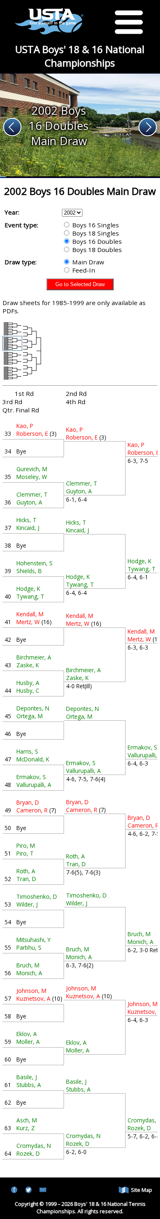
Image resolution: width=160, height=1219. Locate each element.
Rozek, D (28, 1153)
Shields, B (29, 571)
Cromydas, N (33, 1146)
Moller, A (28, 1042)
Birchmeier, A (33, 657)
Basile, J (26, 1077)
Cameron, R (32, 810)
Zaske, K (27, 665)
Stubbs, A (28, 1085)
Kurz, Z (25, 1128)
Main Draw (87, 262)
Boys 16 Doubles (96, 241)
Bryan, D (27, 802)
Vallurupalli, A (33, 785)
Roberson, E (32, 433)
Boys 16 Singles (95, 225)
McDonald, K (32, 759)
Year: (12, 212)
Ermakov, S (31, 777)
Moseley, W (31, 477)
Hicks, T (26, 520)
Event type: (21, 225)
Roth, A (25, 871)
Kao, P (24, 426)
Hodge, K (28, 588)
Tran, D (26, 879)
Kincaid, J (27, 528)
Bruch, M (27, 965)
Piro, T (25, 853)
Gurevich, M (31, 469)
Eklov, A (26, 1034)
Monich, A (29, 973)
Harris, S (27, 751)
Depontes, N (32, 708)
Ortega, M (29, 716)
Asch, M (26, 1120)
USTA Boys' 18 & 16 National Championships (79, 55)
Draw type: (21, 262)
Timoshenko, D (36, 896)
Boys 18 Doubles (96, 249)
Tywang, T (30, 596)
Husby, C (27, 690)
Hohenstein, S (34, 563)
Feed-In (83, 270)
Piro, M (25, 845)
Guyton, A (29, 502)
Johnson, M (31, 991)
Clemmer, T (32, 494)
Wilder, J (27, 904)
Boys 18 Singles (95, 233)
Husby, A (27, 683)
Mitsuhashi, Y (33, 940)
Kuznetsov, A (33, 998)
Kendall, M (29, 614)
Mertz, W (28, 622)
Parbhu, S (28, 947)
